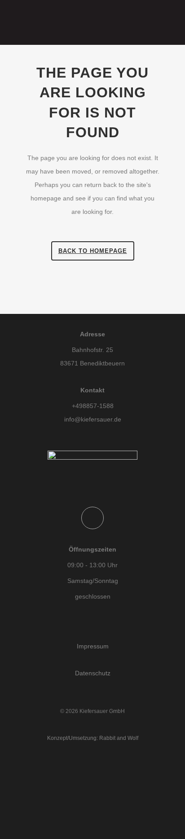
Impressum (93, 646)
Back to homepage (92, 251)
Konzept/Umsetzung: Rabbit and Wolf (92, 738)
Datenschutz (92, 673)
